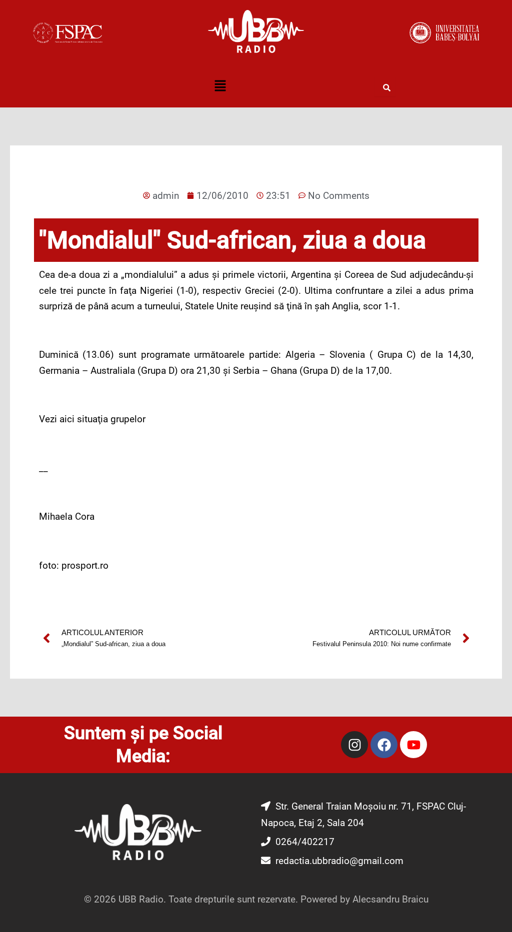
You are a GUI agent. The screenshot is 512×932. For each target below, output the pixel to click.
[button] (220, 86)
